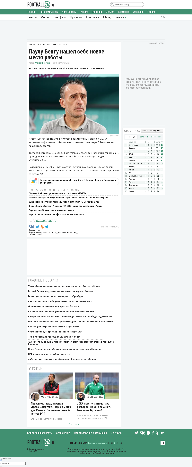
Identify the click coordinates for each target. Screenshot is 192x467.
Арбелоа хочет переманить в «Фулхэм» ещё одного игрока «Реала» (62, 359)
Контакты (116, 433)
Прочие (151, 11)
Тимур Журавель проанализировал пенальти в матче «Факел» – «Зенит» (64, 286)
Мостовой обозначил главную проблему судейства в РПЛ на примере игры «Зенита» (70, 321)
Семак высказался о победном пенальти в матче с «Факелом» (60, 301)
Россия (31, 11)
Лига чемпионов (48, 11)
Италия (110, 11)
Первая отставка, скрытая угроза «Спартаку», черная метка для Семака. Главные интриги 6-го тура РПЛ (51, 408)
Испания (97, 11)
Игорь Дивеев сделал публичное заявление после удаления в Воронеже (65, 349)
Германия (123, 11)
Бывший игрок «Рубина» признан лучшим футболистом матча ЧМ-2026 (64, 202)
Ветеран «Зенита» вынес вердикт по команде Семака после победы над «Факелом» (70, 316)
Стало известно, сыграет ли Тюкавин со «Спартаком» (55, 331)
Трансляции (92, 17)
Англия (84, 11)
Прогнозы (76, 17)
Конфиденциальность (39, 433)
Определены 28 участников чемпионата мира (51, 210)
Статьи (45, 17)
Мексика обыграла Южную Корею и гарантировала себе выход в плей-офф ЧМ (68, 197)
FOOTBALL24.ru (41, 4)
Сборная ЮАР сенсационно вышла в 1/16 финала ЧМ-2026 (57, 193)
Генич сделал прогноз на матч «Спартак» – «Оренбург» (55, 296)
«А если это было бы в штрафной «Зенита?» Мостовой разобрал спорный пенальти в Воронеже (71, 342)
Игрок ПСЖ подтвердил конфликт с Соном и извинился (56, 214)
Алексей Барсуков (42, 63)
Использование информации (90, 433)
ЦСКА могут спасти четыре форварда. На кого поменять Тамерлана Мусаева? (94, 407)
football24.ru (114, 227)
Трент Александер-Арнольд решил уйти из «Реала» (54, 336)
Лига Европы (69, 11)
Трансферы (59, 17)
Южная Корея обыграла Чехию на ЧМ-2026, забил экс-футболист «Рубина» (66, 206)
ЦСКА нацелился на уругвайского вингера (49, 354)
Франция (138, 11)
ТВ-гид (106, 17)
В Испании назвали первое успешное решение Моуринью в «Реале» (61, 311)
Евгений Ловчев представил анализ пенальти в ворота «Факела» (60, 291)
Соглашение (63, 433)
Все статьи (74, 424)
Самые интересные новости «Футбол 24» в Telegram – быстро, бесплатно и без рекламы (78, 181)
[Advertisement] (96, 30)
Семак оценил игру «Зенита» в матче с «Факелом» (53, 326)
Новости (32, 17)
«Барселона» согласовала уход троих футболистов (53, 306)
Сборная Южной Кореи (46, 221)
